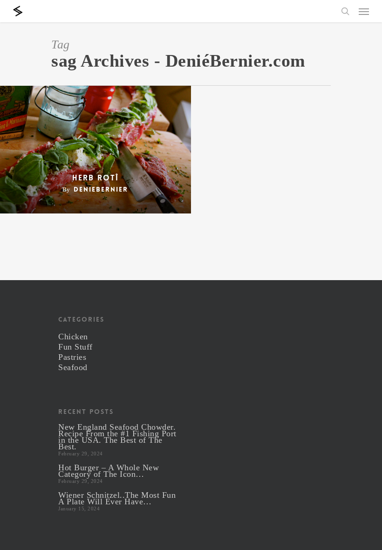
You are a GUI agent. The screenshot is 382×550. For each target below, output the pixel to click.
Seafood (73, 367)
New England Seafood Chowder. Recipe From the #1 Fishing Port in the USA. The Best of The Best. (117, 437)
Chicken (73, 336)
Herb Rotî (95, 178)
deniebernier (101, 189)
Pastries (72, 357)
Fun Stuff (75, 347)
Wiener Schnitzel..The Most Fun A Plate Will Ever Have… (117, 498)
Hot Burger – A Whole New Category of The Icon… (108, 470)
